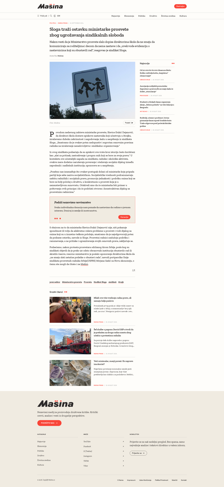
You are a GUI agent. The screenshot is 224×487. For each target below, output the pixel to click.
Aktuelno (143, 111)
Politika (141, 16)
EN (58, 15)
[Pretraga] (51, 16)
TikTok (86, 461)
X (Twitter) (88, 451)
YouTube (87, 441)
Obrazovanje (145, 80)
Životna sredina (168, 16)
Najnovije (115, 16)
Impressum (131, 480)
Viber (86, 466)
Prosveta (88, 282)
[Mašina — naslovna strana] (50, 6)
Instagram (88, 456)
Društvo (153, 16)
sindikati (112, 282)
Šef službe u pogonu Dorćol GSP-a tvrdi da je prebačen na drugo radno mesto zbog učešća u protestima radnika (113, 332)
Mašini (84, 264)
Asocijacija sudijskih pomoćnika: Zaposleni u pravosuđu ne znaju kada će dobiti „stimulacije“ (156, 89)
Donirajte (180, 6)
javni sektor (55, 282)
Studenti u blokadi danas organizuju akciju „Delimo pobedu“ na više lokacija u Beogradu (157, 105)
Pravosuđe (144, 96)
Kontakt (184, 480)
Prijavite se (137, 453)
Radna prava (63, 23)
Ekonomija (129, 16)
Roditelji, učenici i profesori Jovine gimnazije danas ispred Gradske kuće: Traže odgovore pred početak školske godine (156, 122)
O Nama (120, 480)
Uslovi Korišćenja (145, 480)
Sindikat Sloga (100, 282)
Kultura (183, 16)
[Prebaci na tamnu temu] (55, 16)
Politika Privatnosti (161, 480)
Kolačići (174, 480)
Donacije (124, 217)
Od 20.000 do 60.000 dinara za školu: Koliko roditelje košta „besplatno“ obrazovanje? (155, 73)
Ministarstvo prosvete (72, 282)
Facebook (87, 446)
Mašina (60, 56)
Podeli (128, 123)
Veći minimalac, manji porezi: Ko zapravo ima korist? (113, 362)
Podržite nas (47, 423)
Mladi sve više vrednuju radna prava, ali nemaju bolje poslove (112, 299)
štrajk (121, 282)
